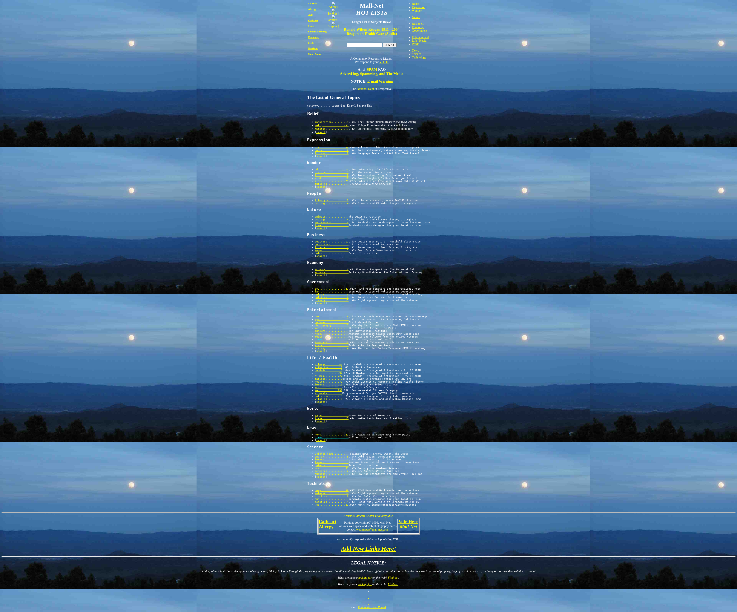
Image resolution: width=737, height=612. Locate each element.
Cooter (312, 26)
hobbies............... (332, 322)
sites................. (332, 339)
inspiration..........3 (332, 122)
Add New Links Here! (368, 548)
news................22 (332, 434)
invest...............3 (332, 250)
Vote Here (408, 521)
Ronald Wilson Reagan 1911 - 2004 (372, 29)
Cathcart (313, 20)
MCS (311, 42)
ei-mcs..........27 (328, 376)
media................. (332, 328)
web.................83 (332, 504)
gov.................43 (332, 288)
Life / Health (419, 40)
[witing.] (333, 13)
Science (416, 54)
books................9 (332, 150)
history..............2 (332, 172)
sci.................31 (332, 468)
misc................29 (332, 181)
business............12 (332, 241)
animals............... (332, 216)
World (415, 44)
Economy (313, 37)
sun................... (332, 499)
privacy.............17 (332, 300)
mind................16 (332, 178)
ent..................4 (332, 316)
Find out (393, 577)
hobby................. (332, 333)
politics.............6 (332, 297)
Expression (418, 7)
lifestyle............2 (332, 200)
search (321, 132)
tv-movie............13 (332, 342)
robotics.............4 (332, 501)
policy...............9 (332, 294)
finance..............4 (332, 247)
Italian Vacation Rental (372, 607)
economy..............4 (332, 269)
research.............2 (332, 471)
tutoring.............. (332, 183)
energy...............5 (332, 456)
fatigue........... (328, 378)
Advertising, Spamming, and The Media (371, 74)
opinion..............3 (332, 128)
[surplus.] (333, 26)
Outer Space (314, 54)
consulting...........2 (332, 244)
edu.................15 (332, 169)
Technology (419, 57)
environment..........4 (332, 222)
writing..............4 (332, 348)
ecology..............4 (332, 203)
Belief (415, 3)
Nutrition (313, 48)
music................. (332, 336)
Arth (310, 14)
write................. (332, 345)
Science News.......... (332, 453)
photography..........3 (332, 325)
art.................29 (332, 147)
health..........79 (328, 381)
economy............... (332, 272)
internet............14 (332, 493)
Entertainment (420, 37)
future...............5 (332, 459)
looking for (365, 577)
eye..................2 (332, 319)
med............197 (328, 390)
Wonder (416, 10)
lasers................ (332, 462)
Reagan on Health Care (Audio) (372, 34)
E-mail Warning (380, 81)
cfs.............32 (328, 373)
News (415, 50)
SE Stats (312, 3)
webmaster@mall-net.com (372, 529)
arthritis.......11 (328, 367)
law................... (332, 291)
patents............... (332, 253)
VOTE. (384, 62)
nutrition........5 (328, 396)
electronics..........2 (332, 496)
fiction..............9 (332, 153)
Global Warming (317, 31)
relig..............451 (332, 125)
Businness (418, 23)
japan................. (332, 415)
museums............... (332, 330)
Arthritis (349, 516)
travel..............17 (332, 418)
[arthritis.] (333, 19)
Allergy (312, 9)
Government (419, 30)
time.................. (332, 225)
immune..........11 (328, 384)
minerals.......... (328, 393)
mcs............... (328, 387)
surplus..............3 (332, 473)
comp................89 (332, 490)
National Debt (365, 88)
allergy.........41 (328, 364)
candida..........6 (328, 370)
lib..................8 (332, 175)
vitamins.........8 (328, 399)
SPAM (371, 69)
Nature (416, 17)
